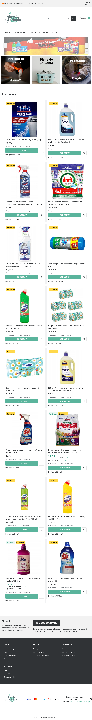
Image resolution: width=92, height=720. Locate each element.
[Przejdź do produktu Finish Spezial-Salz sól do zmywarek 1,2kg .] (24, 120)
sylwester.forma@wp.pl (80, 702)
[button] (73, 18)
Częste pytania (38, 652)
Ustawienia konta (68, 655)
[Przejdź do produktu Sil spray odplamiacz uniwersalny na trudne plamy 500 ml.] (24, 430)
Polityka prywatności (41, 655)
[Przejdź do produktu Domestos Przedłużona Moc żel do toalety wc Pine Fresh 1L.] (24, 306)
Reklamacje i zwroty (11, 659)
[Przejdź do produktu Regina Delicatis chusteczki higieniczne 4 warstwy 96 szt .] (67, 306)
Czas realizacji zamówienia (13, 649)
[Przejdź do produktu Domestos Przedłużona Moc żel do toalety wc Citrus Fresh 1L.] (67, 496)
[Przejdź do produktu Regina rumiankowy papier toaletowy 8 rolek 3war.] (24, 368)
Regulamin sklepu (10, 677)
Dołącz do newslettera (46, 623)
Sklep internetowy (43, 717)
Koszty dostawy (10, 655)
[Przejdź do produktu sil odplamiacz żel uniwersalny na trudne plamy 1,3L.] (67, 558)
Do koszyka (22, 150)
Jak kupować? (38, 649)
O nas (6, 670)
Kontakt (7, 673)
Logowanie (66, 649)
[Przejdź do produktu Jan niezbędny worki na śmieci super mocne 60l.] (67, 244)
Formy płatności (10, 652)
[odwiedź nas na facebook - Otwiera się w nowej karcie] (90, 699)
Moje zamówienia (68, 652)
